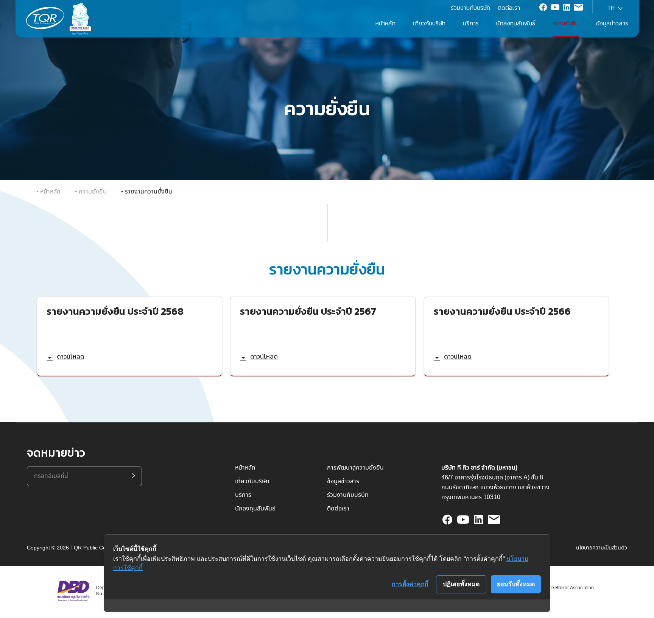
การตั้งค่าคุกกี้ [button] (410, 584)
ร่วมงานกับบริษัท (470, 7)
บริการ (471, 23)
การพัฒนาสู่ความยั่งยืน (355, 468)
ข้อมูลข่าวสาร (612, 23)
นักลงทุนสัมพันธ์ (515, 23)
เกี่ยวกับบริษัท (252, 481)
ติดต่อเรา (509, 7)
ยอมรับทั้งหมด (516, 584)
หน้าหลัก (385, 23)
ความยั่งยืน (93, 191)
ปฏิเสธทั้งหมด (461, 584)
